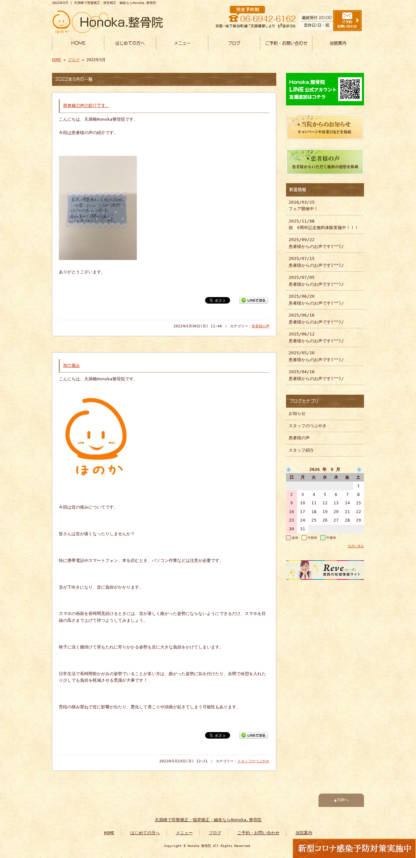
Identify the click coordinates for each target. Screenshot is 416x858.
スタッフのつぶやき (253, 761)
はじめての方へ (130, 43)
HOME (78, 43)
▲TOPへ (341, 799)
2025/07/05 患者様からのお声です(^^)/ (316, 280)
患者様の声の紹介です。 (86, 105)
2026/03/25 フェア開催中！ (303, 205)
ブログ (234, 43)
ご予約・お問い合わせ (286, 43)
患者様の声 (260, 326)
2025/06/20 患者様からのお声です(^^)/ (316, 299)
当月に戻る (356, 546)
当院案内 (338, 43)
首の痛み (71, 365)
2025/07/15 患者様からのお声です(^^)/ (316, 261)
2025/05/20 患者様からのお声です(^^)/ (316, 356)
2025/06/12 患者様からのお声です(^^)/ (316, 337)
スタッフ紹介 (301, 450)
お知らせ (297, 413)
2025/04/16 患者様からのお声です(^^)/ (316, 375)
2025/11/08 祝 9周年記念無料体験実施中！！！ (324, 224)
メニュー (182, 43)
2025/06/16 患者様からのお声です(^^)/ (316, 318)
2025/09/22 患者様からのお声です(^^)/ (316, 243)
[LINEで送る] (253, 299)
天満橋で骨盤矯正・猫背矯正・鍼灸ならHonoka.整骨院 (208, 819)
